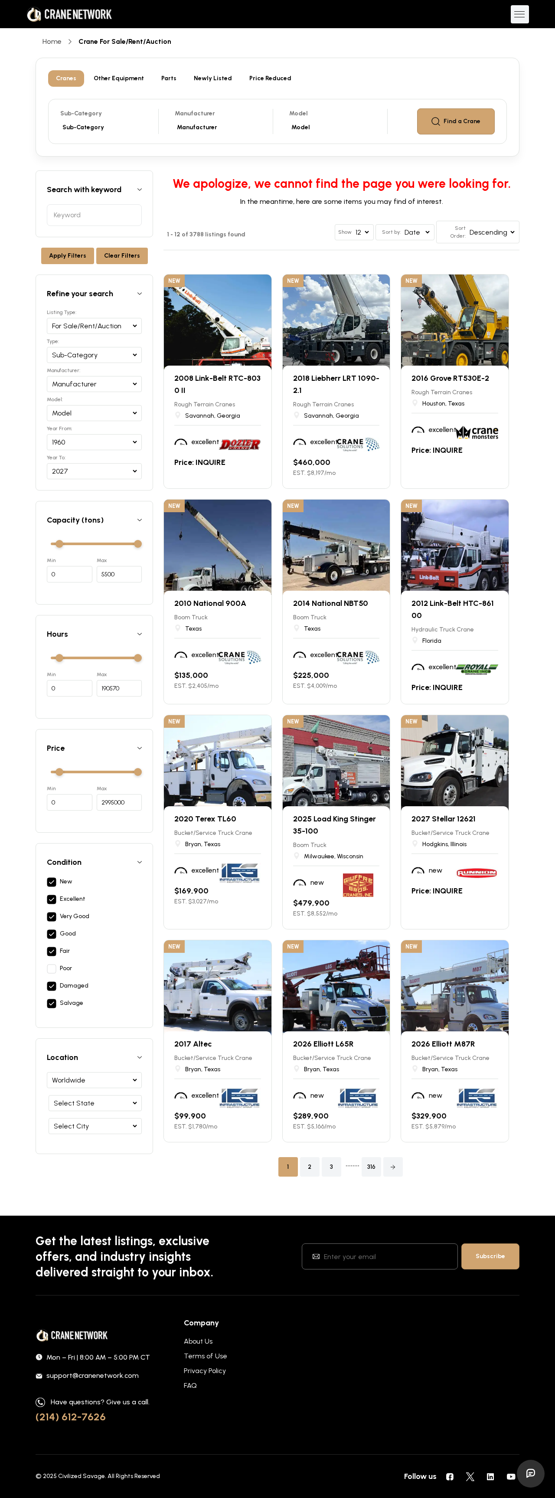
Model (298, 113)
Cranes (66, 78)
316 (371, 1167)
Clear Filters (122, 255)
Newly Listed (213, 78)
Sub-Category (81, 113)
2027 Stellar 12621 (443, 819)
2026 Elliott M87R (443, 1044)
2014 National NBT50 (330, 603)
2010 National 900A (210, 603)
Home (52, 41)
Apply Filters (67, 255)
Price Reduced (270, 78)
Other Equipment (119, 78)
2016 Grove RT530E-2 (450, 378)
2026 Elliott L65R (323, 1044)
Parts (168, 78)
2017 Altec (193, 1044)
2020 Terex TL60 (205, 819)
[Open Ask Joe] (531, 1474)
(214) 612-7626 (71, 1416)
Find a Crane (462, 121)
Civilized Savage (81, 1476)
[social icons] (449, 1476)
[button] (393, 1167)
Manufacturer (195, 113)
